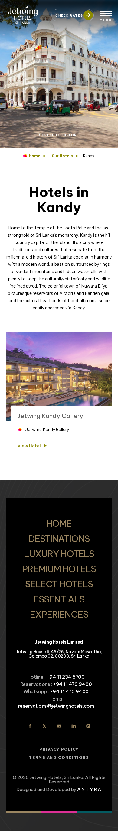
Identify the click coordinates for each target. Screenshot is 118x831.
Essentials (59, 599)
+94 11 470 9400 (72, 684)
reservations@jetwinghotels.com (56, 706)
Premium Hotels (59, 569)
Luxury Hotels (59, 553)
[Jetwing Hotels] (25, 12)
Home (34, 155)
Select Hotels (59, 584)
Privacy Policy (59, 749)
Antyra (89, 789)
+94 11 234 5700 (66, 677)
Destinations (58, 538)
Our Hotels (62, 155)
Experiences (59, 614)
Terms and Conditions (59, 757)
